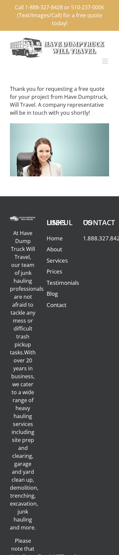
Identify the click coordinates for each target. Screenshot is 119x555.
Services (57, 260)
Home (55, 238)
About (54, 249)
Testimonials (60, 282)
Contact (56, 305)
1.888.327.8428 (96, 238)
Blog (52, 293)
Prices (54, 271)
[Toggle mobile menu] (105, 61)
